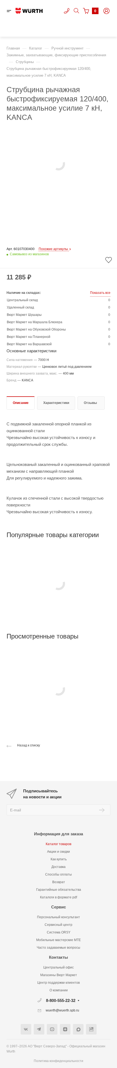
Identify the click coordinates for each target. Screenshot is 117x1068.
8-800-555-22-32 (60, 1000)
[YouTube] (52, 1029)
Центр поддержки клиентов (58, 983)
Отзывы (90, 403)
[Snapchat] (78, 1029)
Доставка (58, 867)
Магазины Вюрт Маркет (58, 975)
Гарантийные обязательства (58, 890)
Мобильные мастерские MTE (58, 940)
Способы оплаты (58, 874)
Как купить (59, 859)
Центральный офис (58, 967)
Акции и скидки (58, 852)
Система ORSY (58, 932)
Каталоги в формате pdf (58, 897)
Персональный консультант (58, 917)
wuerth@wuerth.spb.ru (62, 1010)
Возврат (58, 882)
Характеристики (56, 403)
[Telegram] (39, 1029)
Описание (21, 403)
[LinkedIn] (91, 1029)
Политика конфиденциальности (58, 1061)
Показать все (100, 293)
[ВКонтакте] (26, 1029)
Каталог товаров (58, 844)
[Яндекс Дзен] (65, 1029)
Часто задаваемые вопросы (58, 947)
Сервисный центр (58, 925)
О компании (59, 990)
